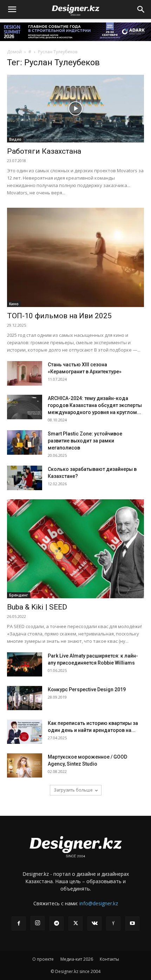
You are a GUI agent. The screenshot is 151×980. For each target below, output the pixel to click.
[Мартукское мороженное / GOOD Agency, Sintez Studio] (24, 765)
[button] (12, 9)
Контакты (109, 959)
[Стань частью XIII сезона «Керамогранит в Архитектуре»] (24, 373)
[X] (75, 923)
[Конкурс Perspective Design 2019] (24, 698)
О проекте (43, 959)
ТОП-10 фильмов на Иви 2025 (59, 316)
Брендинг (18, 595)
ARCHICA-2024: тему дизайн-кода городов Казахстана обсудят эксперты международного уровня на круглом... (95, 405)
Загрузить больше (73, 790)
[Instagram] (38, 923)
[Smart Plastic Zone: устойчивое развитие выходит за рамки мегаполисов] (24, 442)
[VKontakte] (94, 923)
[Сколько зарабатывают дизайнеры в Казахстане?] (24, 478)
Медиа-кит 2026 (76, 959)
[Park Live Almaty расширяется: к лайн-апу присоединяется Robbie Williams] (24, 664)
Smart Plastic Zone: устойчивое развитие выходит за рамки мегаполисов (85, 441)
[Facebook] (19, 923)
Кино (14, 303)
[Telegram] (57, 923)
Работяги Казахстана (44, 151)
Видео (15, 139)
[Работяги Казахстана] (75, 108)
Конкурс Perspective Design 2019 (87, 689)
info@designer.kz (98, 903)
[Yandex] (113, 923)
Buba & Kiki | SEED (37, 607)
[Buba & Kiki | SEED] (75, 549)
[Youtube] (132, 923)
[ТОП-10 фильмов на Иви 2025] (75, 257)
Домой (14, 52)
